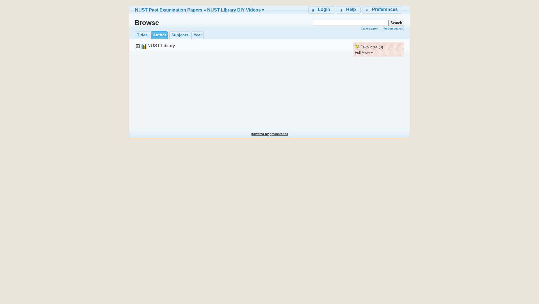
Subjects (180, 35)
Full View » (364, 52)
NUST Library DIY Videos (234, 10)
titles (142, 35)
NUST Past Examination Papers (168, 10)
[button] (382, 10)
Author (159, 35)
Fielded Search (393, 28)
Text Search (370, 28)
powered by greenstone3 (269, 134)
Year (198, 35)
